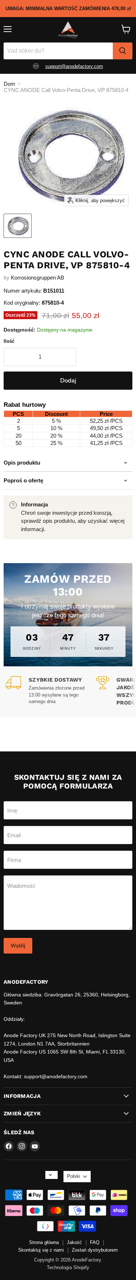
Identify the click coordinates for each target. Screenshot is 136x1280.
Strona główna (44, 1242)
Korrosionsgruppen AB (37, 277)
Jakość (74, 1242)
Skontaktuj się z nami (41, 1250)
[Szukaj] (122, 51)
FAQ (94, 1242)
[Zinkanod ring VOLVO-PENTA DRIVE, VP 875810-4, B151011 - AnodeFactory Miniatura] (17, 225)
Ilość (9, 341)
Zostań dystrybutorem (95, 1250)
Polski (73, 1176)
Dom (9, 84)
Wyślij (18, 945)
